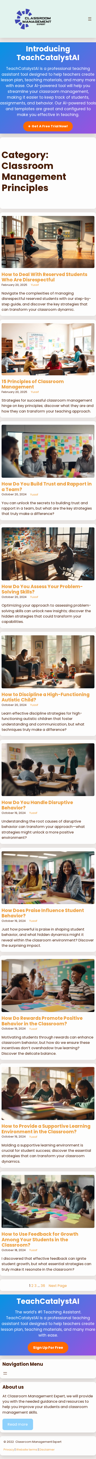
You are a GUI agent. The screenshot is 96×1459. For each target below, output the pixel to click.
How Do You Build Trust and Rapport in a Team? (47, 486)
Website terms (26, 1449)
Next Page (58, 1285)
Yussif (35, 285)
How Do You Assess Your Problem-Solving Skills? (42, 589)
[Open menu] (89, 19)
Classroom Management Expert (38, 1442)
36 (43, 1285)
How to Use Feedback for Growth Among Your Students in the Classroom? (40, 1239)
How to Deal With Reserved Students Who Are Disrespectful (44, 277)
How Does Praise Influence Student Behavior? (43, 913)
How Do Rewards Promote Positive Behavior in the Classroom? (42, 1021)
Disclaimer (47, 1449)
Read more (18, 1424)
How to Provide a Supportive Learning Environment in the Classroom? (46, 1129)
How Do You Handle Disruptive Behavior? (37, 805)
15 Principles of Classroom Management (33, 384)
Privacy (9, 1449)
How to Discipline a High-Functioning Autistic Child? (46, 697)
